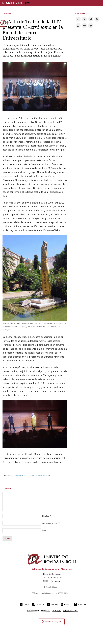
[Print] (90, 25)
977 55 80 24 (63, 593)
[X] (84, 19)
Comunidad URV (20, 475)
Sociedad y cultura (42, 475)
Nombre (45, 516)
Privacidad (45, 610)
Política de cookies (70, 610)
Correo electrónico (50, 523)
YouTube (54, 604)
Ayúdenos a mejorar (53, 621)
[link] (35, 109)
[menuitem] (33, 610)
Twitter (26, 604)
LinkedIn (67, 604)
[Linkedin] (78, 19)
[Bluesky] (90, 19)
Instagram (82, 604)
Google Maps (51, 587)
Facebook (40, 604)
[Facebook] (96, 19)
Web (44, 530)
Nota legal (56, 610)
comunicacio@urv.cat (44, 593)
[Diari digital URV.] (13, 2)
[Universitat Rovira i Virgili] (51, 559)
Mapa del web (33, 610)
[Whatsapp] (78, 25)
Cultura (31, 475)
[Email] (84, 25)
